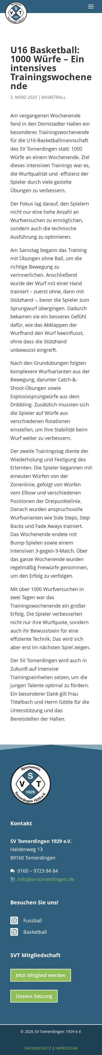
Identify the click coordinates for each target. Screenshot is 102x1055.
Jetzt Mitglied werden (41, 975)
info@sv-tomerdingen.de (45, 879)
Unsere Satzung (34, 996)
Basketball (54, 97)
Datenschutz (37, 1048)
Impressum (66, 1048)
